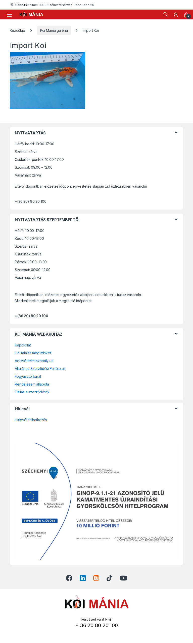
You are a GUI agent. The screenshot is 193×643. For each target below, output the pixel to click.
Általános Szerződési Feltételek (40, 368)
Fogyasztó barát (28, 376)
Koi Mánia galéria (54, 30)
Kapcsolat (23, 345)
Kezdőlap (17, 30)
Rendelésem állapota (32, 384)
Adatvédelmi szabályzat (34, 361)
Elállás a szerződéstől (32, 392)
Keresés (165, 14)
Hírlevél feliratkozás (31, 420)
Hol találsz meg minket (33, 353)
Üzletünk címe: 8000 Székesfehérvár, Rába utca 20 (54, 5)
